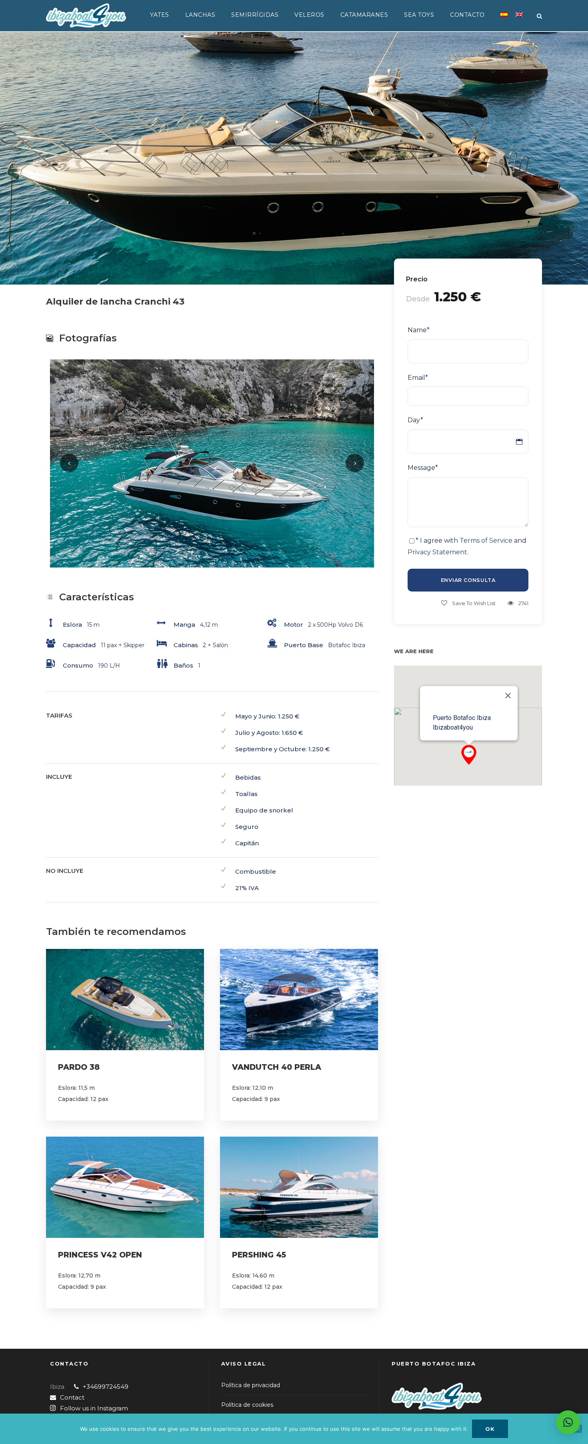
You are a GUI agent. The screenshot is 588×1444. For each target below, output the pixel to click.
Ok (490, 1429)
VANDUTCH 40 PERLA (276, 1067)
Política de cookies (247, 1404)
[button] (469, 755)
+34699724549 (105, 1386)
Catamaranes (364, 14)
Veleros (309, 14)
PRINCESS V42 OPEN (100, 1254)
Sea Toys (419, 14)
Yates (159, 14)
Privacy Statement (437, 552)
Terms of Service (486, 540)
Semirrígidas (254, 14)
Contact (72, 1397)
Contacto (467, 14)
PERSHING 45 (259, 1254)
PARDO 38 (79, 1067)
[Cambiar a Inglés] (519, 19)
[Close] (508, 695)
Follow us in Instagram (94, 1408)
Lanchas (200, 14)
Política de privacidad (250, 1385)
